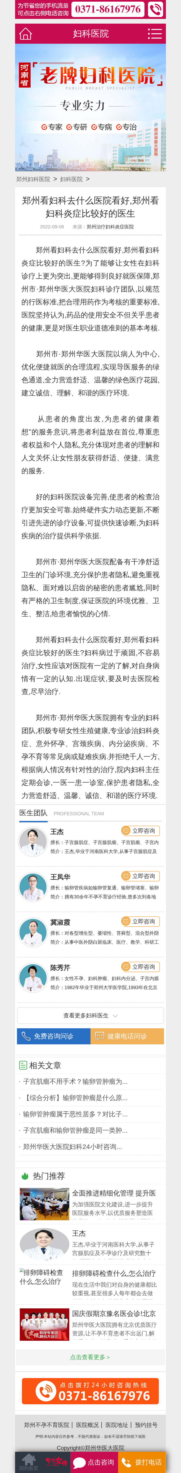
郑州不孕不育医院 (46, 1425)
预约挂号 (146, 1425)
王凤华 (60, 877)
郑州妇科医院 (33, 179)
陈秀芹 (60, 967)
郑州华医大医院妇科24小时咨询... (72, 1146)
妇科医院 (71, 179)
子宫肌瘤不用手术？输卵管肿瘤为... (75, 1081)
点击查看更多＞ (90, 1357)
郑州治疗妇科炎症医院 (110, 226)
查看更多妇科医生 (86, 1015)
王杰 (57, 831)
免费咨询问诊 (54, 1036)
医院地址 (117, 1425)
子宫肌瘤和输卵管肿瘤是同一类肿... (75, 1130)
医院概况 (87, 1425)
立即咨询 (143, 831)
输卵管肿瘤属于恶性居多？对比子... (75, 1114)
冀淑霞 (60, 922)
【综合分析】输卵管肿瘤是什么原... (75, 1098)
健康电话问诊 (127, 1036)
